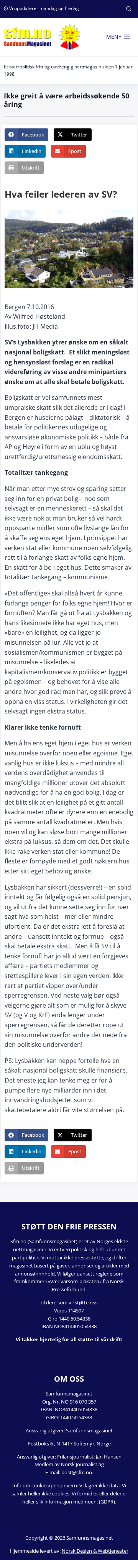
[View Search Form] (128, 9)
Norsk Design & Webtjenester (95, 1550)
